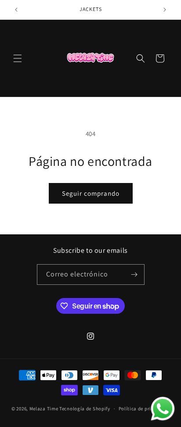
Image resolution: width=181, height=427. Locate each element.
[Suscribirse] (134, 274)
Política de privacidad (144, 408)
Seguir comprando (90, 193)
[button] (17, 58)
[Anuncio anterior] (16, 9)
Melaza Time (44, 408)
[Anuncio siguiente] (164, 9)
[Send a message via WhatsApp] (163, 409)
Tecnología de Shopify (84, 408)
